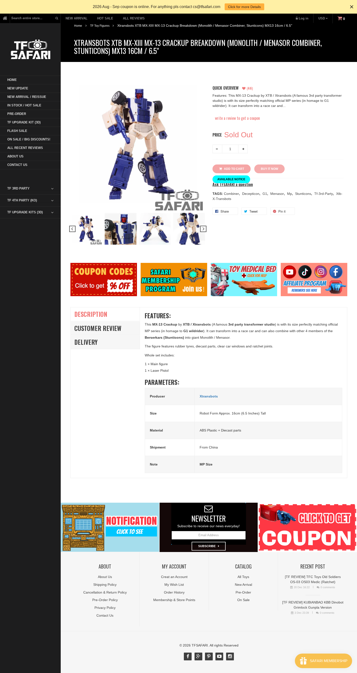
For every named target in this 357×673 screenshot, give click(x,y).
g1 (265, 194)
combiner (232, 194)
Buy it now (269, 169)
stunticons (303, 194)
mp (290, 194)
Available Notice (231, 179)
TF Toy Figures (100, 25)
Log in (303, 18)
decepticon (251, 194)
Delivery (86, 341)
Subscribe (207, 546)
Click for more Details (244, 7)
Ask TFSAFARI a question (232, 184)
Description (90, 314)
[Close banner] (352, 7)
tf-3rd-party (324, 194)
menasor (277, 194)
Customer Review (97, 328)
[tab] (34, 188)
